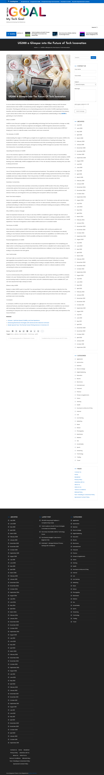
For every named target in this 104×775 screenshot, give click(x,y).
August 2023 (80, 239)
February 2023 (80, 259)
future (12, 334)
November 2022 (81, 265)
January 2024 (80, 223)
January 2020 (80, 341)
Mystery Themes (32, 773)
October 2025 (80, 154)
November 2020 (81, 331)
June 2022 (79, 282)
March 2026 (80, 138)
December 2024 (81, 187)
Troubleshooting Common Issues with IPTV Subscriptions (56, 338)
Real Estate (80, 434)
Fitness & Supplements (83, 395)
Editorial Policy (79, 492)
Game (78, 398)
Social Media (80, 444)
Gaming (79, 401)
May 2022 (79, 285)
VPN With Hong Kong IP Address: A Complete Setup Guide (50, 522)
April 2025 (79, 174)
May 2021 (79, 321)
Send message (80, 111)
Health (78, 405)
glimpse (17, 334)
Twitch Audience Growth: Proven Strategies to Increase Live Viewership (35, 34)
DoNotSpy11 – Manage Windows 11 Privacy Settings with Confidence (52, 544)
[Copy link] (42, 331)
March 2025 (80, 177)
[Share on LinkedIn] (20, 331)
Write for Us (78, 487)
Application (80, 359)
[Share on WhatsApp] (23, 331)
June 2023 (79, 246)
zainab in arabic (66, 1)
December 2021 (81, 298)
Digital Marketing (81, 372)
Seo (78, 441)
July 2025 (79, 164)
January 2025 (80, 184)
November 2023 (81, 229)
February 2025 (80, 180)
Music (78, 424)
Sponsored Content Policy (82, 497)
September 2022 (81, 272)
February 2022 (80, 292)
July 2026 (79, 125)
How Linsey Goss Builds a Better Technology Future (62, 33)
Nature (78, 427)
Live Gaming (80, 418)
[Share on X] (16, 331)
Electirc (79, 378)
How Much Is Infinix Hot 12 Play (85, 408)
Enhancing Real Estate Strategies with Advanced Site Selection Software (28, 322)
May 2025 (79, 171)
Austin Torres (22, 93)
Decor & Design (81, 369)
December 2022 (81, 262)
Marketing (79, 421)
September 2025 (81, 157)
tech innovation (23, 334)
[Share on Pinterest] (27, 331)
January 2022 (80, 295)
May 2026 (79, 131)
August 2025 (80, 161)
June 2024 (79, 207)
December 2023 (81, 226)
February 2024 (81, 220)
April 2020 (79, 337)
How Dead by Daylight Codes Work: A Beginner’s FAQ (89, 33)
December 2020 (81, 327)
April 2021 (79, 324)
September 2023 (81, 236)
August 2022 (80, 275)
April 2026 (79, 135)
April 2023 (79, 252)
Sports (78, 447)
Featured (79, 388)
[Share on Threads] (38, 331)
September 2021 (81, 308)
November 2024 (81, 190)
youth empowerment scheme (81, 1)
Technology (31, 334)
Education (79, 375)
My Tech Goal (15, 19)
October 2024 (80, 193)
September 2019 (81, 347)
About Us (77, 484)
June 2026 (79, 128)
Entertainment (81, 385)
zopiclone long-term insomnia (51, 1)
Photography (80, 431)
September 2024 (81, 197)
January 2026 (80, 144)
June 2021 (79, 318)
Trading (79, 457)
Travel (78, 460)
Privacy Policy (78, 479)
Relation (79, 437)
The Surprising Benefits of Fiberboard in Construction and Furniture (23, 338)
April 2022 (79, 288)
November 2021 (81, 301)
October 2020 (80, 334)
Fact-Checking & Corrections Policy (85, 494)
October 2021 (80, 305)
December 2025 (81, 148)
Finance (79, 392)
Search (94, 27)
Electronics (80, 382)
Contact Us (78, 472)
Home (76, 474)
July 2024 (79, 203)
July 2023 (79, 242)
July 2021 (79, 314)
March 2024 (80, 216)
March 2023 (80, 256)
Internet (79, 411)
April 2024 (79, 213)
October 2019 (80, 344)
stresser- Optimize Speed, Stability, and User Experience (24, 320)
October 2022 (80, 269)
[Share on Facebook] (12, 331)
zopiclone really (36, 1)
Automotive (80, 362)
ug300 (36, 334)
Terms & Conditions (80, 489)
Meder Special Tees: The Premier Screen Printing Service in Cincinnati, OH (28, 325)
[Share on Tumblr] (34, 331)
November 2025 (81, 151)
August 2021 (80, 311)
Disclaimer (77, 477)
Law (78, 414)
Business (79, 365)
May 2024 (79, 210)
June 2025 (79, 167)
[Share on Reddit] (30, 331)
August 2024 (80, 200)
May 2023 (79, 249)
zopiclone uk (25, 1)
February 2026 (80, 141)
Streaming (79, 450)
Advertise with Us (79, 482)
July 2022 (79, 278)
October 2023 (80, 233)
